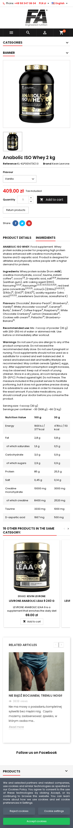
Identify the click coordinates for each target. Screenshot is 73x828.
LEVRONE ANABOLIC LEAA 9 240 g (32, 601)
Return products (15, 210)
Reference (10, 164)
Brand (47, 164)
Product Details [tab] (17, 237)
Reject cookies (19, 811)
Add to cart (51, 199)
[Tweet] (22, 223)
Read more (16, 727)
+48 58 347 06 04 (25, 3)
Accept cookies (37, 821)
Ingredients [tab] (45, 237)
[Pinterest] (29, 223)
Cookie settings (54, 811)
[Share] (15, 223)
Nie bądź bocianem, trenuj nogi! (35, 695)
